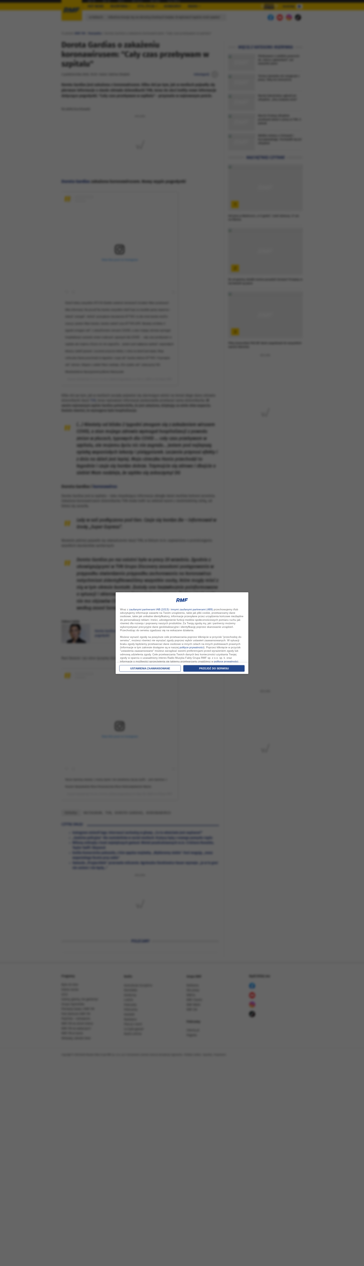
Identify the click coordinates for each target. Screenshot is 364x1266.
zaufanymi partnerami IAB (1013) (149, 609)
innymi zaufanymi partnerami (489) (192, 609)
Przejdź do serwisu (214, 668)
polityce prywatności (192, 647)
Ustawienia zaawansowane (150, 668)
